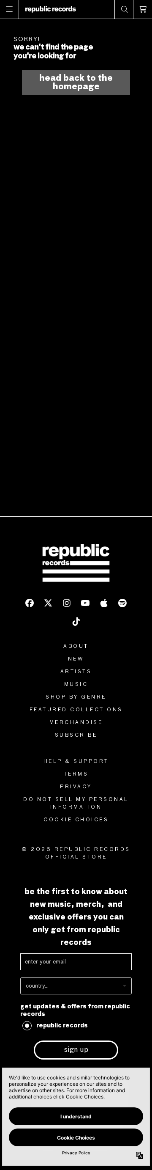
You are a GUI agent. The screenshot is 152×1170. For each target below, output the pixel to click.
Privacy (76, 787)
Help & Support (76, 761)
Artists (76, 671)
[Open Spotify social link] (122, 603)
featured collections (76, 710)
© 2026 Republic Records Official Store (76, 853)
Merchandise (76, 722)
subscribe (76, 735)
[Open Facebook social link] (29, 603)
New (76, 659)
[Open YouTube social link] (85, 603)
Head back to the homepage (76, 82)
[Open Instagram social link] (66, 603)
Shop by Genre (76, 697)
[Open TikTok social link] (76, 621)
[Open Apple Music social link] (104, 603)
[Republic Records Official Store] (50, 9)
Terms (76, 774)
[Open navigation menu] (9, 9)
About (76, 646)
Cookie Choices (76, 820)
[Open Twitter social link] (48, 603)
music (76, 684)
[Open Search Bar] (124, 9)
